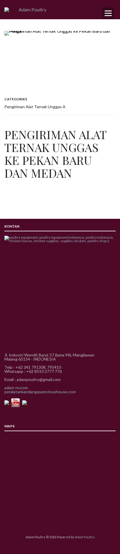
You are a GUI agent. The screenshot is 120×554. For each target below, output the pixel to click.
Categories (15, 99)
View (60, 58)
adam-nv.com (16, 387)
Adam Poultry (85, 537)
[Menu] (108, 13)
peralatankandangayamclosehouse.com (40, 391)
